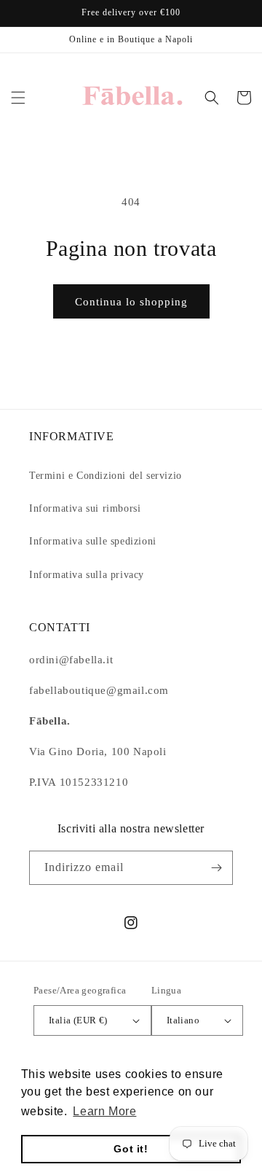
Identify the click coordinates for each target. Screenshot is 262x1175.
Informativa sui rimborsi (84, 508)
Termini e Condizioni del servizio (105, 475)
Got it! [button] (131, 1149)
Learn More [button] (104, 1111)
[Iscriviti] (216, 868)
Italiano (183, 1020)
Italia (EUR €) (78, 1020)
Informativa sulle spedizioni (92, 541)
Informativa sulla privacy (86, 574)
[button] (18, 98)
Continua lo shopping (131, 302)
